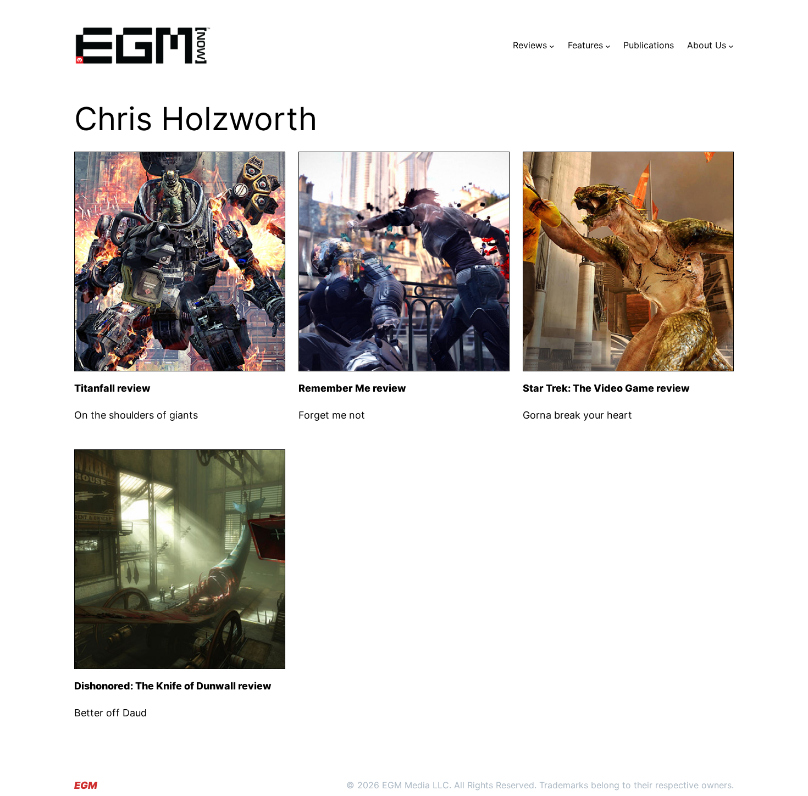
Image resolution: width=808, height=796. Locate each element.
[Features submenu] (608, 45)
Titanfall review (112, 388)
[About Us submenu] (731, 45)
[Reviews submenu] (552, 45)
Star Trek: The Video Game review (606, 388)
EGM (85, 785)
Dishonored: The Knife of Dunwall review (173, 686)
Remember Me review (352, 388)
